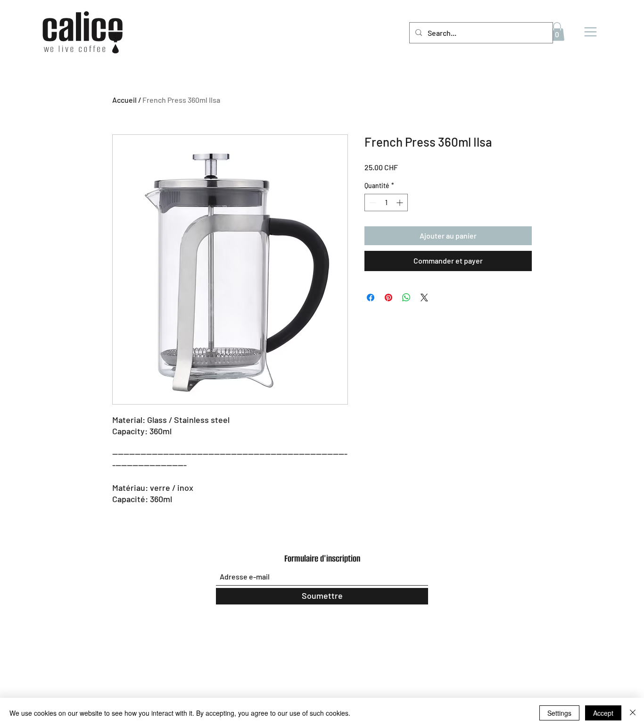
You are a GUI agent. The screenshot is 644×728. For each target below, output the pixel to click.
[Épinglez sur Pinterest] (388, 297)
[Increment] (400, 202)
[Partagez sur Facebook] (370, 297)
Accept (603, 713)
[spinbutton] (386, 202)
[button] (557, 31)
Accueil (124, 99)
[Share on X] (424, 297)
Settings (559, 713)
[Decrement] (372, 202)
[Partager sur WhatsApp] (406, 297)
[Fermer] (632, 712)
